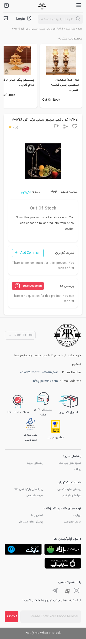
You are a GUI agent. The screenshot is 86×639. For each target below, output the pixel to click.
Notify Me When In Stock (43, 633)
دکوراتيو (70, 29)
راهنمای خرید (35, 463)
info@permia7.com (45, 381)
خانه (80, 29)
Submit (11, 616)
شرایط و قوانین (71, 496)
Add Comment (31, 253)
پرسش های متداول (69, 489)
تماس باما (37, 515)
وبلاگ (77, 469)
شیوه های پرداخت (70, 463)
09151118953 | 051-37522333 (39, 373)
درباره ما (76, 515)
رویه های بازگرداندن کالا (28, 489)
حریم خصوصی (34, 496)
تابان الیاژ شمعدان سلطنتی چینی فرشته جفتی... (65, 85)
